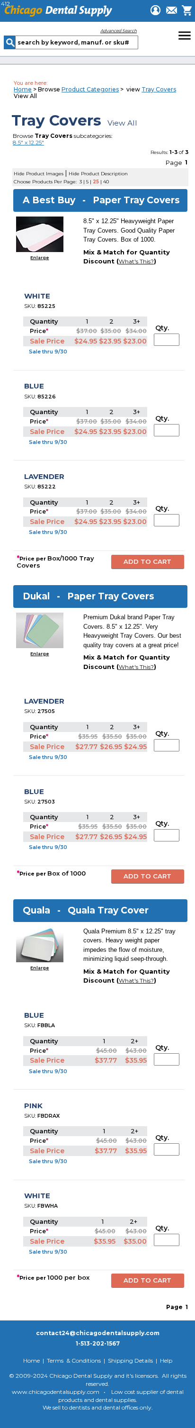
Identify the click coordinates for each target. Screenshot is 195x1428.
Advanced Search (118, 30)
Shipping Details (130, 1360)
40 (106, 182)
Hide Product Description (98, 174)
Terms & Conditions (74, 1360)
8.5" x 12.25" (28, 142)
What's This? (136, 261)
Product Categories (90, 89)
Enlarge (39, 257)
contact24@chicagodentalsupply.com (98, 1333)
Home (23, 89)
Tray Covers (159, 89)
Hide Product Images (38, 174)
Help (166, 1360)
